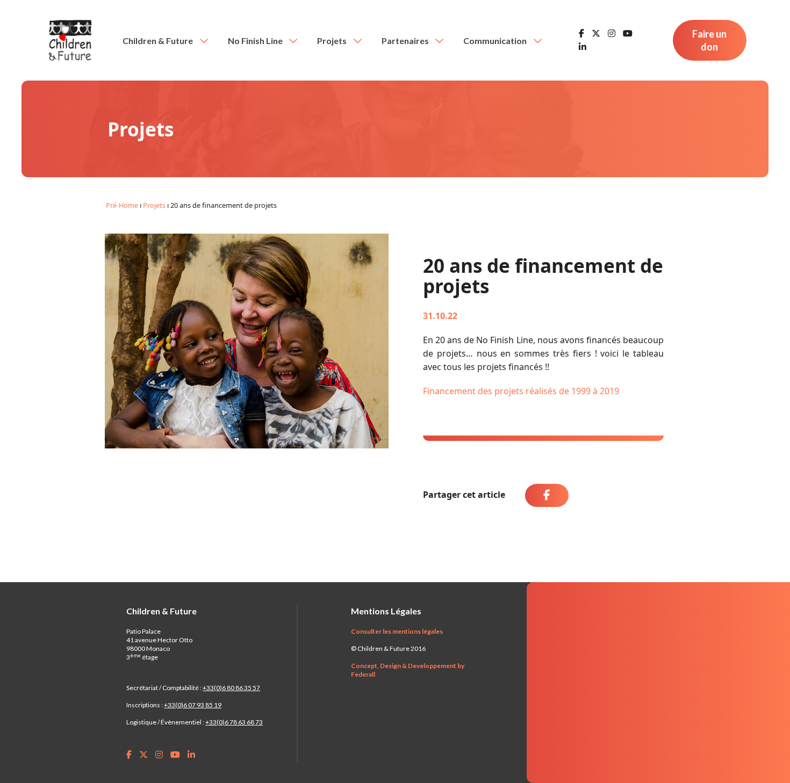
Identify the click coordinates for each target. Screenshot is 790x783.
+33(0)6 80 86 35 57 (231, 688)
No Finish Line (256, 40)
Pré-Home (122, 205)
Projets (332, 40)
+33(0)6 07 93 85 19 (192, 705)
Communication (495, 40)
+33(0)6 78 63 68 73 (234, 722)
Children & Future (159, 40)
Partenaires (406, 40)
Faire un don (709, 40)
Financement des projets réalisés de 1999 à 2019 (521, 391)
